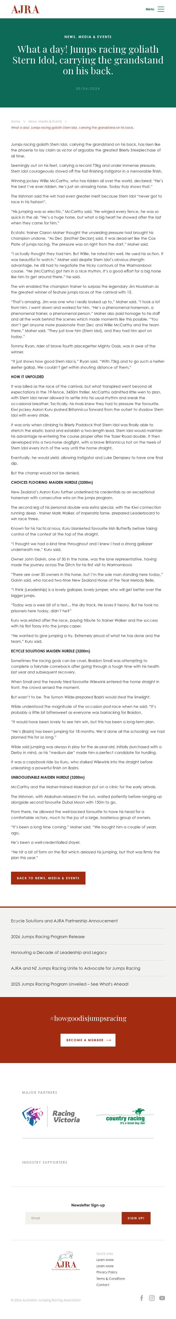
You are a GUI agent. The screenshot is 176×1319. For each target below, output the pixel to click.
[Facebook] (141, 1297)
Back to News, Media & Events (48, 878)
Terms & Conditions (110, 1279)
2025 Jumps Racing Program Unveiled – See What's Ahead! (70, 984)
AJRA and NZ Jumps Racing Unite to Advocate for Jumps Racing (75, 968)
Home (15, 121)
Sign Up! (136, 1218)
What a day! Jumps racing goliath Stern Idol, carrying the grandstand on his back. (72, 127)
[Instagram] (152, 1297)
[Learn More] (162, 1297)
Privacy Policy (106, 1272)
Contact (102, 1285)
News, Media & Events (45, 121)
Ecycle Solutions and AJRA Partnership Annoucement (64, 920)
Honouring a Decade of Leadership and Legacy (59, 952)
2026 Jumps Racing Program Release (48, 936)
